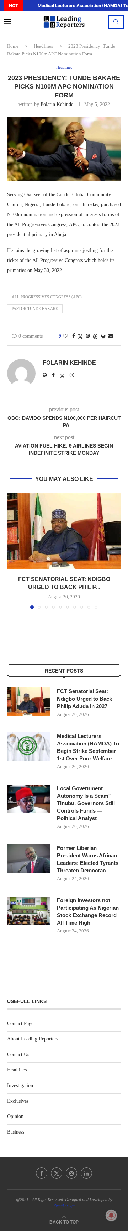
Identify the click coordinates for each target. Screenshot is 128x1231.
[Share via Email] (110, 336)
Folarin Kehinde (57, 104)
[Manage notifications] (111, 1215)
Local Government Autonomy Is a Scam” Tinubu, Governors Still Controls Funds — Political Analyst (86, 803)
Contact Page (20, 1023)
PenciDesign (64, 1205)
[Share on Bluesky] (103, 336)
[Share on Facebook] (73, 336)
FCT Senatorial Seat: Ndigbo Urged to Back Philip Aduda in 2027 (84, 698)
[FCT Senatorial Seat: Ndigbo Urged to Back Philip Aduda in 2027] (64, 531)
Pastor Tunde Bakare (35, 308)
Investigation (20, 1085)
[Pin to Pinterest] (88, 336)
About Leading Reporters (32, 1039)
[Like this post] (65, 336)
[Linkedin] (86, 1173)
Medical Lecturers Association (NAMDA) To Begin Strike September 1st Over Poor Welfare (88, 747)
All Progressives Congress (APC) (47, 297)
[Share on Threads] (95, 336)
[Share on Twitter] (80, 336)
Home (12, 46)
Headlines (43, 46)
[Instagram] (71, 1173)
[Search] (116, 22)
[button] (28, 5)
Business (15, 1132)
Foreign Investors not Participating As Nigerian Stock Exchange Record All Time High (88, 911)
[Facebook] (41, 1173)
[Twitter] (56, 1173)
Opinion (15, 1116)
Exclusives (17, 1101)
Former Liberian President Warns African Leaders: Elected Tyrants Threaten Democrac (87, 859)
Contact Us (18, 1054)
